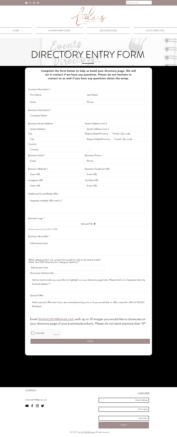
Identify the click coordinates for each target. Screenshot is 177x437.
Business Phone (93, 155)
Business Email (35, 155)
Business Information (39, 110)
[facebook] (30, 3)
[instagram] (34, 3)
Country (32, 144)
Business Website (37, 169)
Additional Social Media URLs (43, 194)
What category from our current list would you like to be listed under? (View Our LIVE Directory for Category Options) (65, 261)
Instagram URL (35, 180)
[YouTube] (26, 3)
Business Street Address (40, 123)
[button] (88, 224)
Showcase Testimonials (42, 273)
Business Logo (35, 218)
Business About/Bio (38, 236)
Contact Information (38, 89)
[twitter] (38, 3)
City (30, 133)
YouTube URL (91, 180)
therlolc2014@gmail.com (56, 319)
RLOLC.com (90, 432)
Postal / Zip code (121, 133)
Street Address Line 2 (96, 123)
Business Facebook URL (97, 169)
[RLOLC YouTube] (27, 406)
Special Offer (36, 295)
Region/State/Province (96, 133)
